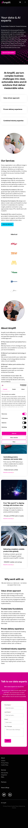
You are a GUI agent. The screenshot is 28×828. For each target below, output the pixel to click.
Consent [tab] (5, 389)
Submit (8, 740)
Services (3, 770)
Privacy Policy (4, 762)
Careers (3, 760)
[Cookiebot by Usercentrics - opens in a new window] (20, 385)
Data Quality (4, 772)
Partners (3, 782)
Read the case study (8, 472)
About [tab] (23, 389)
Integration (4, 775)
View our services (7, 224)
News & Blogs (5, 787)
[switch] (24, 418)
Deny (14, 441)
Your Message (8, 726)
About (3, 758)
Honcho (14, 808)
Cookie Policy (4, 765)
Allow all (14, 433)
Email (6, 719)
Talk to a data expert (8, 52)
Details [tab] (14, 389)
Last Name (7, 712)
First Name (7, 705)
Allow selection (14, 437)
